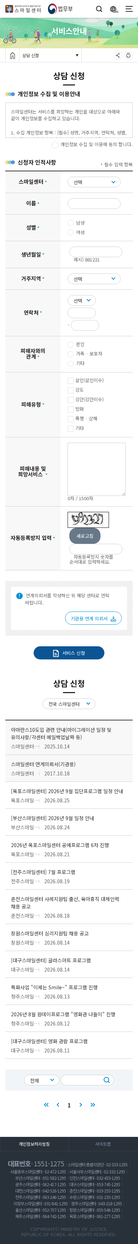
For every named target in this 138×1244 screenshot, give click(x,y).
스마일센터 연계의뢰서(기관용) (43, 764)
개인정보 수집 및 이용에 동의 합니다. (97, 144)
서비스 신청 (73, 652)
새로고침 (84, 535)
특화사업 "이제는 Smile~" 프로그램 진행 (54, 987)
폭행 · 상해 (86, 418)
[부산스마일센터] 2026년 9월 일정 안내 (52, 818)
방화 (79, 408)
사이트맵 (103, 1144)
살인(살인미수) (89, 380)
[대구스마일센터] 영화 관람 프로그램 (49, 1041)
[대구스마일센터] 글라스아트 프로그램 (51, 960)
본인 (80, 344)
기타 (80, 363)
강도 (79, 389)
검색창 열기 (99, 6)
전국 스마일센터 (64, 704)
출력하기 (128, 54)
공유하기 (118, 54)
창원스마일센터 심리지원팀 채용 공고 (50, 933)
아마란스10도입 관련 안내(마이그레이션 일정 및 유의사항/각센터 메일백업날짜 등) (61, 733)
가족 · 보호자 (89, 353)
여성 (80, 232)
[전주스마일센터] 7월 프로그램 (43, 871)
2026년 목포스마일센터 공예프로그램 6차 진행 (60, 844)
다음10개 (92, 1105)
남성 (80, 222)
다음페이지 (80, 1105)
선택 (78, 182)
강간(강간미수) (89, 399)
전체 (34, 1080)
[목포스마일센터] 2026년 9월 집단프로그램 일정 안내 (67, 791)
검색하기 (108, 1078)
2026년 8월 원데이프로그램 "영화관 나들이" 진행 (63, 1014)
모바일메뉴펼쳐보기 (129, 9)
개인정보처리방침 (34, 1144)
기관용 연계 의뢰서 (90, 618)
